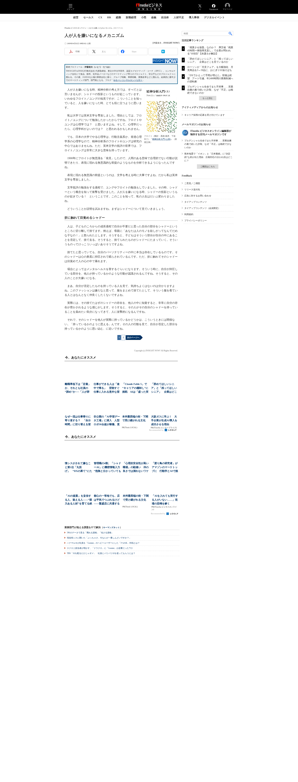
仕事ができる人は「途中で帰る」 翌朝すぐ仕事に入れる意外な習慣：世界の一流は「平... (107, 388)
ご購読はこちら (207, 166)
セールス (88, 17)
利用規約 (188, 214)
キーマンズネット (111, 527)
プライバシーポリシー (195, 220)
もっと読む (207, 98)
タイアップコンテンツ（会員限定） (202, 208)
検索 (230, 33)
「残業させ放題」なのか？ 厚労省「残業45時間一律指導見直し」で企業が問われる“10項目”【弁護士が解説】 (210, 50)
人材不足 (179, 17)
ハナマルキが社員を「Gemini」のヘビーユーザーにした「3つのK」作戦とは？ (103, 543)
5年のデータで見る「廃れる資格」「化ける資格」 (90, 532)
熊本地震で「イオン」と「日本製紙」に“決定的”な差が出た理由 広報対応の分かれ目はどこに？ (208, 157)
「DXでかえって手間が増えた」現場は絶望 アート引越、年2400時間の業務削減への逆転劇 (210, 78)
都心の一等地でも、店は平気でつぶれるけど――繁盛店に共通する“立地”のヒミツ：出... (107, 500)
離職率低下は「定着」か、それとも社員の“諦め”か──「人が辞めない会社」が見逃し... (78, 388)
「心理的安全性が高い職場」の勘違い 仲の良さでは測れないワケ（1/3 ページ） (136, 467)
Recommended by (156, 430)
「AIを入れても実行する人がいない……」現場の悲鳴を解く (165, 499)
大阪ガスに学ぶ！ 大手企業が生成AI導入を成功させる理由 (164, 420)
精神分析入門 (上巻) (161, 139)
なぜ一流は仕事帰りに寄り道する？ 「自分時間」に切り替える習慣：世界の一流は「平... (78, 420)
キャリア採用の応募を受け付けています (204, 115)
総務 (118, 17)
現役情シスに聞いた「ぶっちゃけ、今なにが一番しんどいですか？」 (99, 538)
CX (100, 17)
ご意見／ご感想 (192, 183)
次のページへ (133, 337)
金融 (153, 17)
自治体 (165, 17)
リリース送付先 (192, 189)
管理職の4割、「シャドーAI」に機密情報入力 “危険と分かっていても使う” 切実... (107, 467)
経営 (75, 17)
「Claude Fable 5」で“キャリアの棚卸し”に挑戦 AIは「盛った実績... (135, 388)
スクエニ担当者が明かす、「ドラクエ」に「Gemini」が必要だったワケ (100, 548)
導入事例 (194, 17)
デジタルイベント (214, 17)
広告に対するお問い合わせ (197, 195)
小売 (143, 17)
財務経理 (131, 17)
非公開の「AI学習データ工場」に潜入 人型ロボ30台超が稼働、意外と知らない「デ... (107, 420)
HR (109, 17)
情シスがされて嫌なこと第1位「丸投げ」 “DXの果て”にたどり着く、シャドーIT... (78, 467)
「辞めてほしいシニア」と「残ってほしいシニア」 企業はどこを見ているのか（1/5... (164, 388)
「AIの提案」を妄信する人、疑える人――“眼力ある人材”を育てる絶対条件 (78, 500)
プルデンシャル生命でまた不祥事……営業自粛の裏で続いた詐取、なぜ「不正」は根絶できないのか (210, 89)
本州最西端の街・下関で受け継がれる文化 (135, 418)
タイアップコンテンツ (195, 202)
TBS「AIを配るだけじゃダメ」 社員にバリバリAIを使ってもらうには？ (101, 553)
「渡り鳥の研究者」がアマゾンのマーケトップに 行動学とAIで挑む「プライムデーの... (165, 467)
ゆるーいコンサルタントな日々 (127, 80)
